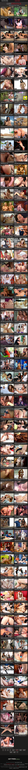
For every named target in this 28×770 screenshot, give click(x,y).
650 (11, 752)
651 (14, 752)
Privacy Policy (7, 764)
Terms (26, 763)
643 (13, 750)
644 (17, 750)
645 (20, 750)
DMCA (13, 764)
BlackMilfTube (18, 762)
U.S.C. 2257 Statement (20, 764)
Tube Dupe (3, 7)
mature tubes (17, 0)
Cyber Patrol (21, 767)
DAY (14, 3)
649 (24, 750)
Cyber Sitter (16, 768)
